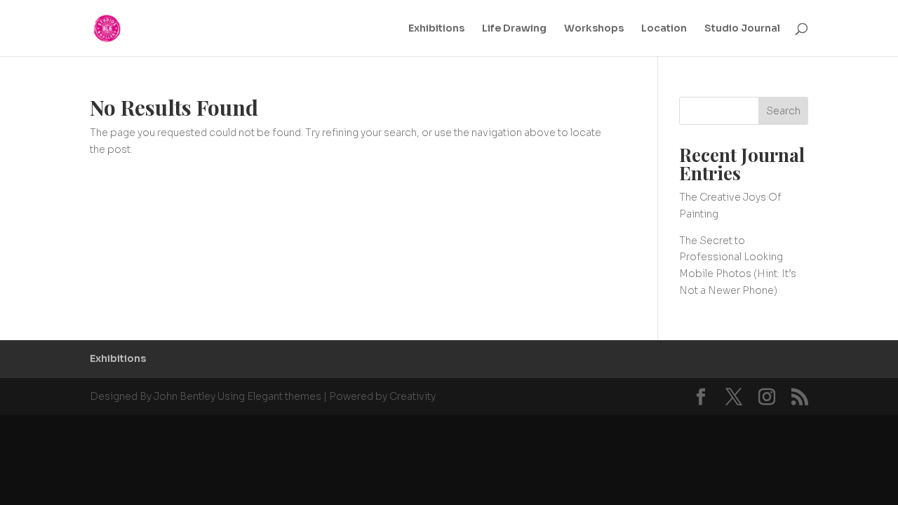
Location (664, 28)
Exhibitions (436, 28)
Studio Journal (742, 28)
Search (783, 111)
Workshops (594, 28)
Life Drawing (514, 28)
